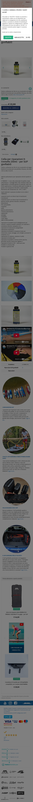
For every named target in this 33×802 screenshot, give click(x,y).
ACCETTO (8, 37)
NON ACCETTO (19, 37)
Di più (28, 37)
